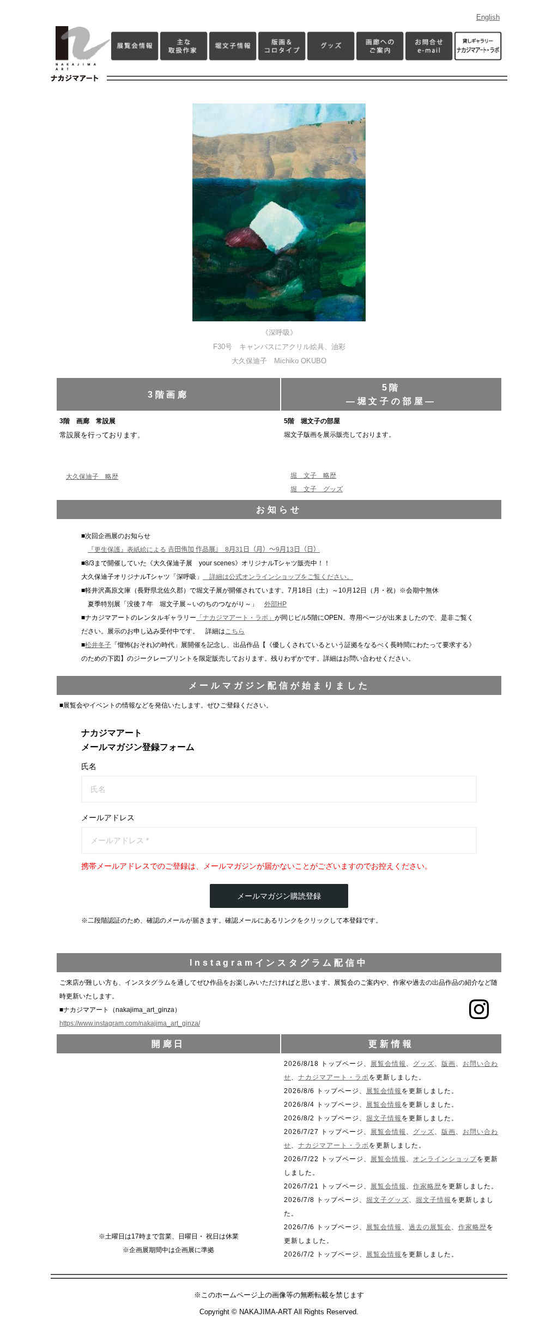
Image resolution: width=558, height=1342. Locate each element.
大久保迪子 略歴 (92, 476)
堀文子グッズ (387, 1200)
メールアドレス (108, 817)
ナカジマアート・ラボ (333, 1077)
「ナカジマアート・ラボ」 (235, 617)
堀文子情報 (384, 1118)
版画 (448, 1064)
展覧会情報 (388, 1064)
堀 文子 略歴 (313, 475)
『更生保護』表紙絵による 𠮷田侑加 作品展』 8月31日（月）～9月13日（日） (204, 549)
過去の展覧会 (430, 1227)
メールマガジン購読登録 (279, 896)
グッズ (423, 1064)
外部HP (275, 604)
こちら (235, 631)
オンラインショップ (445, 1159)
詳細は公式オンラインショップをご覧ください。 (278, 577)
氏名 (88, 766)
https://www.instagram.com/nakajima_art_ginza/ (129, 1023)
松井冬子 (98, 645)
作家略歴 (427, 1186)
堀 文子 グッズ (316, 489)
